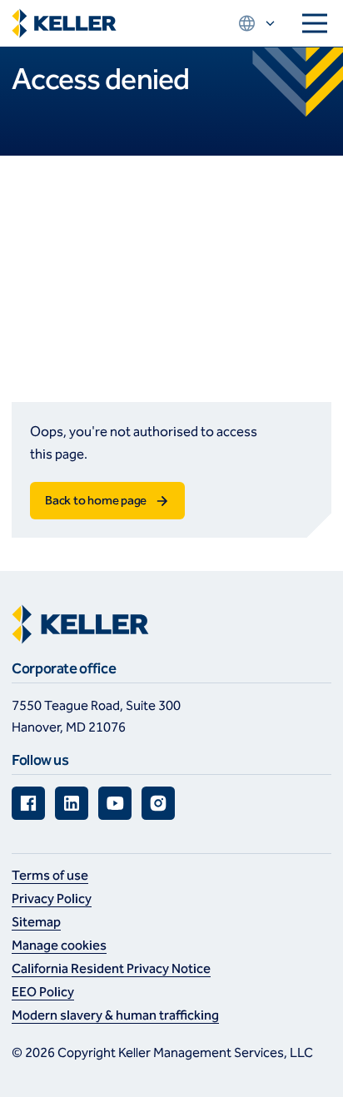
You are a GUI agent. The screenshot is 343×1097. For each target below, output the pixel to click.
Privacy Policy (52, 898)
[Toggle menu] (314, 23)
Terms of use (50, 875)
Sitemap (36, 922)
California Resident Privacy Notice (111, 968)
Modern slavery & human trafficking (115, 1015)
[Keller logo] (64, 23)
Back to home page (96, 500)
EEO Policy (43, 992)
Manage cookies (59, 945)
